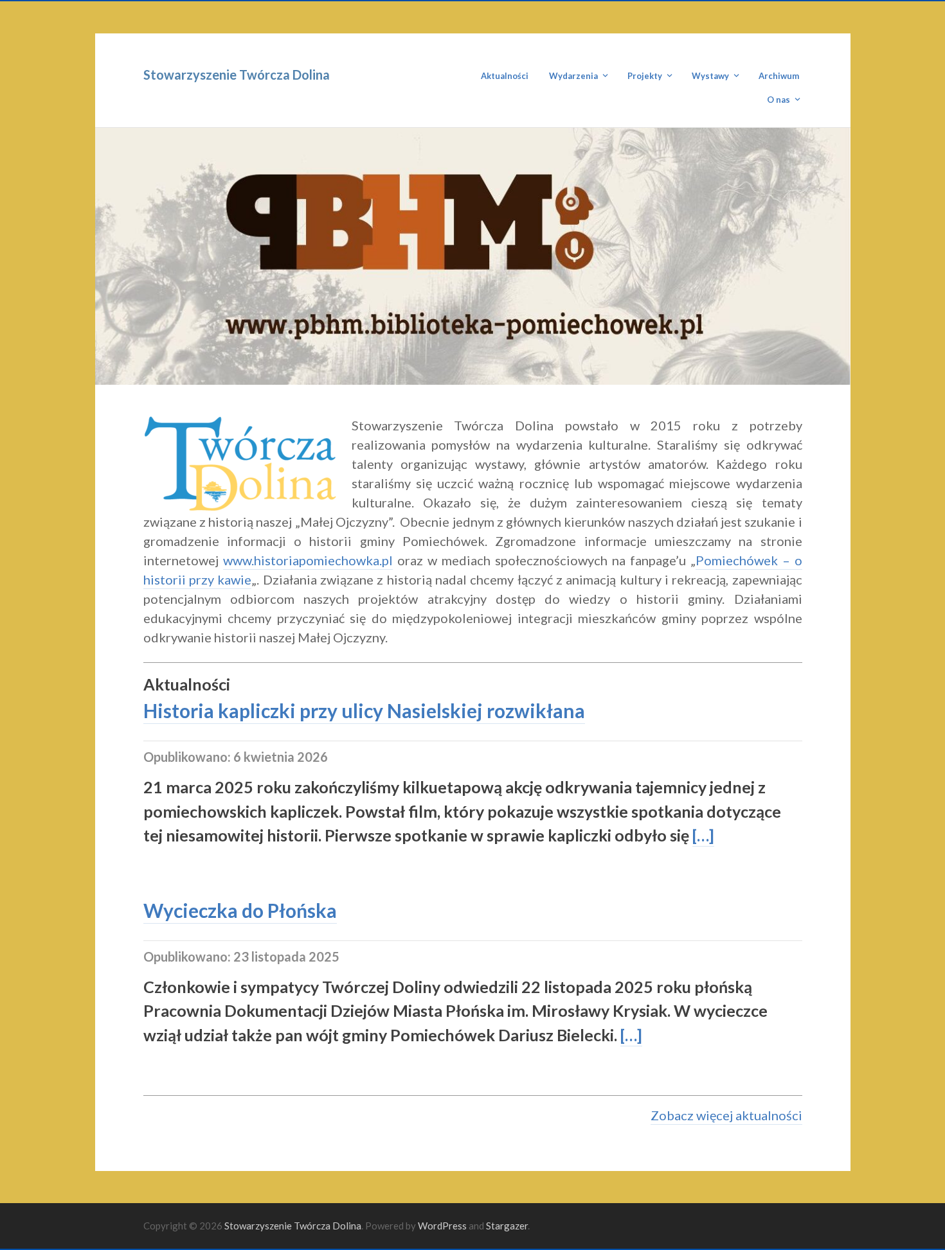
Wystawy (710, 76)
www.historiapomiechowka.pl (308, 560)
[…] (703, 835)
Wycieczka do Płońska (240, 910)
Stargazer (507, 1225)
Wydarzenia (573, 76)
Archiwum (779, 76)
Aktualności (504, 76)
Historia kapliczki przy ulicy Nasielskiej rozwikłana (364, 710)
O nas (778, 99)
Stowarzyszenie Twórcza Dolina (236, 74)
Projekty (644, 76)
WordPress (442, 1225)
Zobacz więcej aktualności (726, 1115)
